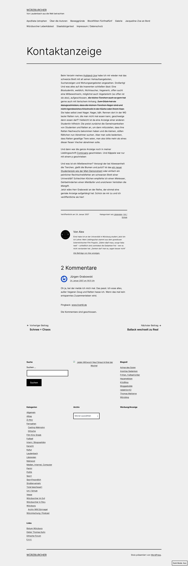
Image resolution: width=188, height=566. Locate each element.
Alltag (29, 416)
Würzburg (31, 506)
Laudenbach (32, 453)
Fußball (30, 438)
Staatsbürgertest (65, 26)
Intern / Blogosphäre (36, 442)
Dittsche (32, 431)
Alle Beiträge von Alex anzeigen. (86, 253)
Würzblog (124, 397)
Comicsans (82, 153)
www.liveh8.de (79, 305)
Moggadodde (126, 386)
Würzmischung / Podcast (38, 513)
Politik (29, 472)
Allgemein (31, 412)
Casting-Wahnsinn (36, 427)
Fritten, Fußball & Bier (130, 375)
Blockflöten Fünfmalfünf (100, 21)
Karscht (30, 446)
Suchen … (31, 367)
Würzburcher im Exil (36, 498)
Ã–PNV (30, 420)
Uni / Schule (32, 491)
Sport (29, 476)
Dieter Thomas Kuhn (36, 532)
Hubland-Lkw (90, 75)
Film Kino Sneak (34, 435)
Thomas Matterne (128, 393)
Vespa (29, 494)
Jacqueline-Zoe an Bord (137, 21)
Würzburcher (37, 10)
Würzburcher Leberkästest (40, 26)
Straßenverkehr (34, 483)
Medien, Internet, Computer (39, 465)
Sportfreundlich (34, 480)
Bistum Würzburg (34, 528)
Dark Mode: (178, 563)
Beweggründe (77, 21)
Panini (29, 468)
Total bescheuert (34, 487)
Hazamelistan (126, 378)
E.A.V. (29, 539)
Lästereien (118, 214)
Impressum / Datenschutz (90, 26)
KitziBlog (124, 382)
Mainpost (31, 461)
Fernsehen (31, 424)
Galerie (118, 21)
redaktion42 (125, 390)
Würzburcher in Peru (36, 502)
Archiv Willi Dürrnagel (38, 509)
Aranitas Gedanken (129, 371)
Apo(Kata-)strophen (37, 21)
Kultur (29, 450)
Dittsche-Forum (34, 536)
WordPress (156, 555)
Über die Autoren (58, 21)
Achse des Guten (128, 367)
